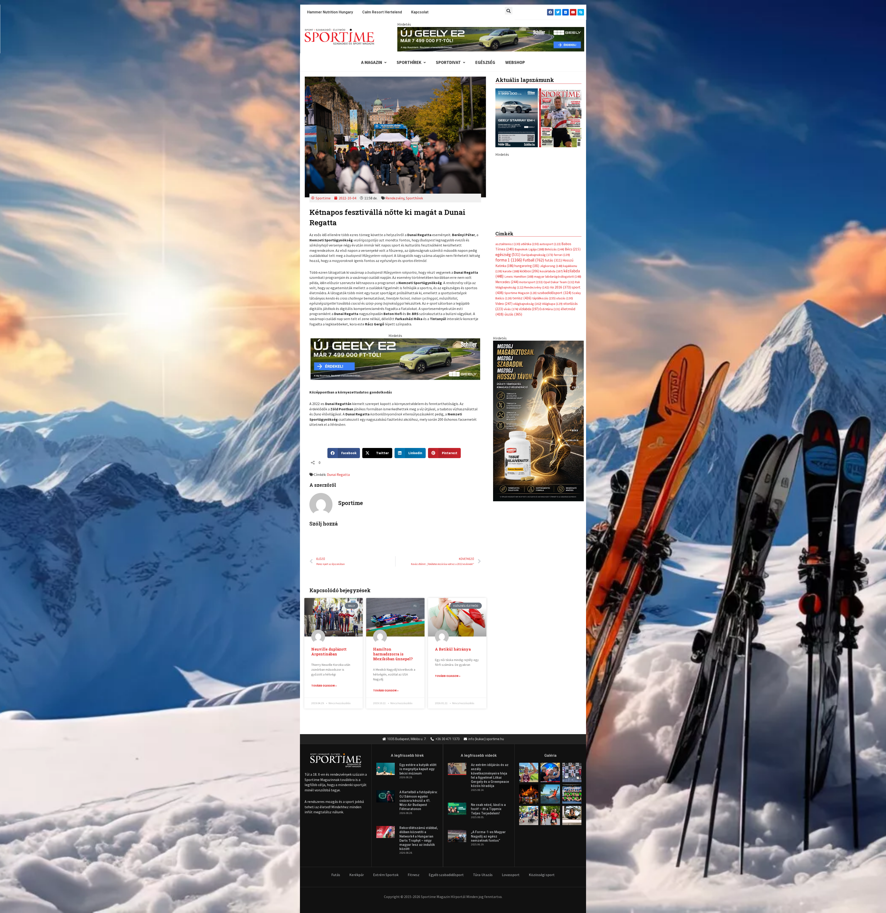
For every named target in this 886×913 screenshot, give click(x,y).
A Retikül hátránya (453, 649)
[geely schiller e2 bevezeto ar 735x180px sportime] (395, 358)
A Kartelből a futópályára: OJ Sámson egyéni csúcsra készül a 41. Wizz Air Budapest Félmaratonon (418, 800)
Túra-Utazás (483, 874)
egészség (508, 351)
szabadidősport (554, 389)
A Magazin (371, 62)
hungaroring (526, 362)
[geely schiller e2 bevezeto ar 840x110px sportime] (490, 38)
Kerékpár (356, 874)
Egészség (485, 62)
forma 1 (508, 357)
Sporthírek (409, 62)
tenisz (522, 395)
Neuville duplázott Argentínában (329, 651)
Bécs (573, 346)
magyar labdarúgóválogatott (557, 373)
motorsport (531, 379)
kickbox (529, 368)
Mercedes (506, 378)
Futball (533, 357)
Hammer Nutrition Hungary (330, 12)
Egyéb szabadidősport (446, 874)
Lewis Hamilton (518, 373)
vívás (511, 406)
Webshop (515, 62)
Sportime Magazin (520, 389)
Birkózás (554, 346)
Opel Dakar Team (558, 379)
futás (553, 357)
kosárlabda (551, 368)
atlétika (530, 341)
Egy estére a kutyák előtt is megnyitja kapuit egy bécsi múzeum (418, 769)
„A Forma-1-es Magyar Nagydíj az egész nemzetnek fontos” (488, 836)
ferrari (562, 351)
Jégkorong (551, 362)
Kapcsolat (419, 12)
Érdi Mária (549, 406)
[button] (508, 11)
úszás (513, 411)
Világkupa (552, 400)
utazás (564, 395)
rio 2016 (560, 384)
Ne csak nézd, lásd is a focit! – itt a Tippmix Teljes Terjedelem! (488, 809)
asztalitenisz (507, 341)
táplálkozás (544, 395)
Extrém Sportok (385, 874)
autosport (550, 341)
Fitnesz (413, 874)
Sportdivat (448, 62)
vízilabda (529, 406)
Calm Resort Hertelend (382, 12)
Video (503, 400)
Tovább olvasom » (324, 685)
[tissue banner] (538, 517)
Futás (335, 874)
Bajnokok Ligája (529, 346)
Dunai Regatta (338, 474)
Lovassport (511, 874)
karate (511, 368)
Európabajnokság (537, 351)
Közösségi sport (542, 874)
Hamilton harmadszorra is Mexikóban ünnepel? (393, 654)
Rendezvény (395, 198)
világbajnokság (527, 400)
